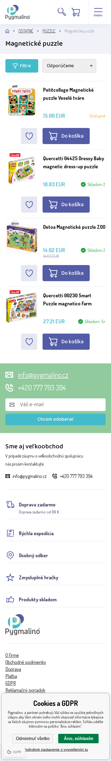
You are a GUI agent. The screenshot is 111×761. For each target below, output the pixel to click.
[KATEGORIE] (12, 31)
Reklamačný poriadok (25, 690)
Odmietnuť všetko (33, 738)
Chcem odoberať (55, 419)
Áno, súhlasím (78, 738)
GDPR (10, 683)
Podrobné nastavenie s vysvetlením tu (55, 749)
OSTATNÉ (26, 31)
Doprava (13, 669)
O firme (12, 655)
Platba (11, 676)
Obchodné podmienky (25, 662)
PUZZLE (49, 31)
